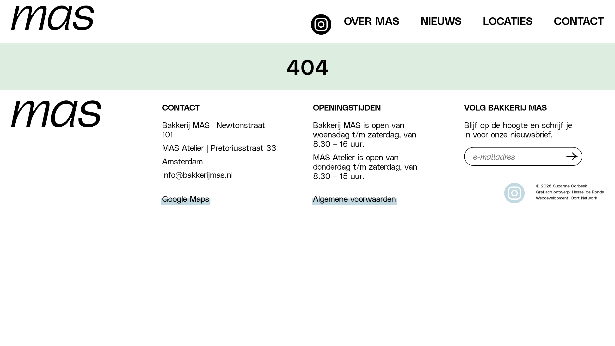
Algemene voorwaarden (354, 198)
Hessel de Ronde (588, 191)
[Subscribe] (572, 156)
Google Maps (185, 198)
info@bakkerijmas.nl (197, 174)
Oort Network (584, 197)
